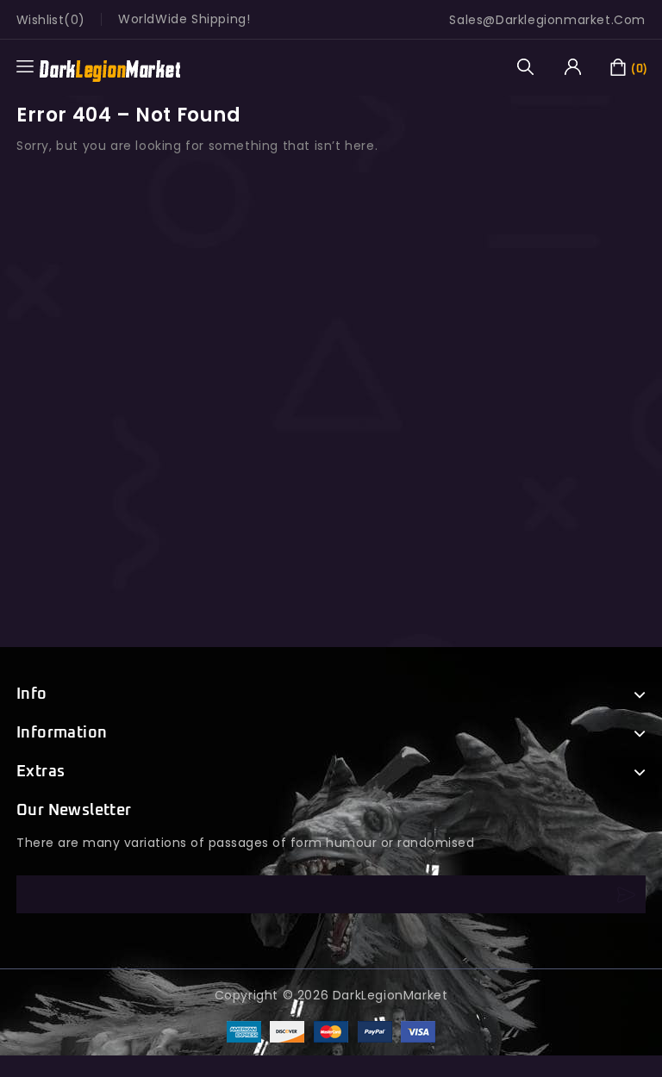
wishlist (40, 19)
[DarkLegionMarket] (110, 66)
